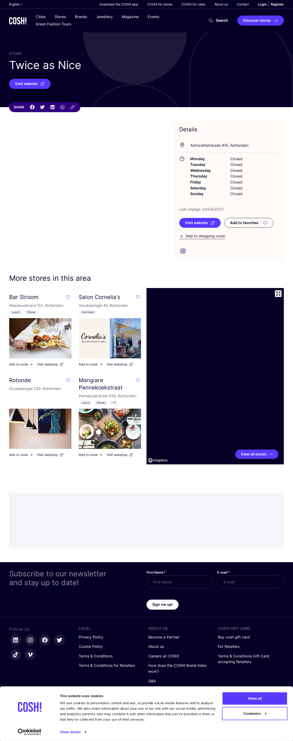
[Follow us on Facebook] (44, 640)
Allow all (255, 698)
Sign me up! (162, 604)
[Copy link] (73, 107)
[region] (215, 376)
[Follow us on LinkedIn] (15, 640)
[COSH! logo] (18, 20)
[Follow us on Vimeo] (30, 654)
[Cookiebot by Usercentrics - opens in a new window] (30, 732)
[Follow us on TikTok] (15, 654)
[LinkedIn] (52, 107)
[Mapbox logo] (158, 460)
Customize (252, 713)
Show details (70, 732)
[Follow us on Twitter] (59, 640)
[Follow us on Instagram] (30, 640)
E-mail (223, 572)
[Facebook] (32, 107)
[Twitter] (42, 107)
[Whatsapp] (62, 107)
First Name (156, 572)
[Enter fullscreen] (278, 293)
